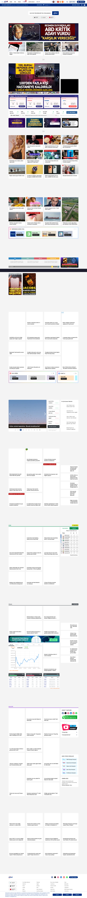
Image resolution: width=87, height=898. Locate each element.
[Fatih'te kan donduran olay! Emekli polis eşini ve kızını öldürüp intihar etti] (41, 93)
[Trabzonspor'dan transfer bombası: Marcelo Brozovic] (34, 511)
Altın (39, 673)
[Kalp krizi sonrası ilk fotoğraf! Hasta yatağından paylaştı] (36, 93)
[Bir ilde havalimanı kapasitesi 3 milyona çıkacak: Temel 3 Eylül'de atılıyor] (34, 654)
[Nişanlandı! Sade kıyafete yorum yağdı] (17, 375)
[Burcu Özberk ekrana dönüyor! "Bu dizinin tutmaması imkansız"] (70, 382)
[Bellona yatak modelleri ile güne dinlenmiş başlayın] (34, 861)
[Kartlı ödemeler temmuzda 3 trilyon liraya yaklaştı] (52, 876)
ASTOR (45, 711)
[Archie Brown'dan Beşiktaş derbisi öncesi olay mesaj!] (13, 93)
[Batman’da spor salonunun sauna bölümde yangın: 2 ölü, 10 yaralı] (30, 93)
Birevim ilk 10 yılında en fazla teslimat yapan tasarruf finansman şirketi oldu (33, 854)
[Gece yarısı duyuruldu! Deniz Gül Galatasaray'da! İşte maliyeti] (9, 93)
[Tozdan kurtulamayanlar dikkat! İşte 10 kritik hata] (70, 139)
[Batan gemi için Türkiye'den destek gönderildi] (45, 93)
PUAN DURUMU (65, 557)
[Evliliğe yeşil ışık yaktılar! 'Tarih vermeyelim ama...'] (51, 816)
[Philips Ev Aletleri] (53, 2)
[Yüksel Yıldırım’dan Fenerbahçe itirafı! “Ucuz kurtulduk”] (51, 560)
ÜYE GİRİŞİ (73, 1)
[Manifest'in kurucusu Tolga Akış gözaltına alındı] (51, 756)
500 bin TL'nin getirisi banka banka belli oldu (73, 663)
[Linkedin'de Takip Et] (71, 742)
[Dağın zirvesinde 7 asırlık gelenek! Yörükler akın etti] (65, 530)
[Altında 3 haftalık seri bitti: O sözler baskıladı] (34, 345)
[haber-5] (71, 302)
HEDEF (28, 708)
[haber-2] (29, 312)
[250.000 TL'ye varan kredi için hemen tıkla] (21, 93)
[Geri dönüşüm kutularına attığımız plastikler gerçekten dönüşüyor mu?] (34, 482)
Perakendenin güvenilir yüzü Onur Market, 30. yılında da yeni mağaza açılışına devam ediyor (70, 869)
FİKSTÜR (74, 557)
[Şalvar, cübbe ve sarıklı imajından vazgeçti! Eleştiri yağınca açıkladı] (34, 771)
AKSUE (28, 713)
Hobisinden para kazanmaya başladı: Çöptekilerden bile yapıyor (69, 884)
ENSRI (28, 715)
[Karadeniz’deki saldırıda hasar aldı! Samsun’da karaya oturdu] (52, 216)
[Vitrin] (58, 2)
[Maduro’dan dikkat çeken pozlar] (40, 93)
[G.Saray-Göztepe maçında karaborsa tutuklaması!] (51, 482)
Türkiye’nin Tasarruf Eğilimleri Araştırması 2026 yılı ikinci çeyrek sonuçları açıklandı (52, 869)
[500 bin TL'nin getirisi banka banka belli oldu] (65, 663)
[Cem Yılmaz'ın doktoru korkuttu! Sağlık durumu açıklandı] (52, 389)
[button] (2, 1)
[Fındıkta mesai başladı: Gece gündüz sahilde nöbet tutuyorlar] (51, 654)
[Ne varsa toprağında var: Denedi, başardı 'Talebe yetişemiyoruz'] (17, 876)
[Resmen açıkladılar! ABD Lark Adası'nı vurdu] (43, 32)
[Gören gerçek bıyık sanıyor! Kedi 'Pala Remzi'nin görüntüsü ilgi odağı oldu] (65, 522)
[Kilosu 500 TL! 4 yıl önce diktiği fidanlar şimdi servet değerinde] (17, 861)
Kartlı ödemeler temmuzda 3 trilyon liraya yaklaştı (51, 883)
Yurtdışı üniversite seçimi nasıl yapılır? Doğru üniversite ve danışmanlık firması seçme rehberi (34, 884)
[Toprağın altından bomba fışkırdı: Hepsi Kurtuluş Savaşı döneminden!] (52, 375)
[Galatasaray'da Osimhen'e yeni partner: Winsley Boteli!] (33, 93)
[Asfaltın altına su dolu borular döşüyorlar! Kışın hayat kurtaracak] (65, 506)
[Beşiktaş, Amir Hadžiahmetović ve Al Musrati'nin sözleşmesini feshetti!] (26, 93)
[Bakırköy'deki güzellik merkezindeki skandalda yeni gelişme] (23, 93)
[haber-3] (43, 302)
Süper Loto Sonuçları (71, 795)
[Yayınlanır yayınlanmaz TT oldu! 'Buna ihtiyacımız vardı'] (34, 816)
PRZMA (10, 708)
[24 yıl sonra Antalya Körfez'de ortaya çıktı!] (52, 154)
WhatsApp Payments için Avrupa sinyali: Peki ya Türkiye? (70, 853)
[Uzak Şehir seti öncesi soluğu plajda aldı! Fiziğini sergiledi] (17, 353)
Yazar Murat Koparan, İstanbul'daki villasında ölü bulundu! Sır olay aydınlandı (73, 689)
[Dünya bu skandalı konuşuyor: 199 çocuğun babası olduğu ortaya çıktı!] (47, 93)
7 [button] (31, 458)
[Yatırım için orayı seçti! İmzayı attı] (17, 808)
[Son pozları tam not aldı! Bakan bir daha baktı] (51, 779)
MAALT (10, 711)
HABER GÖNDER (77, 4)
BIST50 (17, 673)
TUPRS (45, 713)
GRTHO (10, 713)
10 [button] (39, 458)
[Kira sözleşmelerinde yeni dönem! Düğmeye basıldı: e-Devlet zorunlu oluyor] (55, 93)
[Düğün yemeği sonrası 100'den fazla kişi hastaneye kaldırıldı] (14, 93)
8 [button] (34, 458)
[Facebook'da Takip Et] (63, 742)
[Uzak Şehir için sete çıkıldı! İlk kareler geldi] (34, 801)
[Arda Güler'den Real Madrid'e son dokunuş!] (34, 605)
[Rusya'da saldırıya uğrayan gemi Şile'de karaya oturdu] (28, 93)
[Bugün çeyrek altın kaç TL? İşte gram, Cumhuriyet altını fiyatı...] (52, 139)
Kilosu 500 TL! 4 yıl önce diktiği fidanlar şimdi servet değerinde (16, 868)
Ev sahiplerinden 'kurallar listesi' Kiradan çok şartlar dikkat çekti (73, 680)
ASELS (45, 715)
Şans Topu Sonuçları (71, 798)
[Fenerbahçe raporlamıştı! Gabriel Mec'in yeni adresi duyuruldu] (52, 360)
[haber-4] (57, 302)
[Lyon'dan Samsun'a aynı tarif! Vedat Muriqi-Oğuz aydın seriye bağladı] (19, 93)
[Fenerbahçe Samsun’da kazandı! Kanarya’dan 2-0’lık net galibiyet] (34, 590)
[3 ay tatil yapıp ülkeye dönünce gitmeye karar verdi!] (17, 771)
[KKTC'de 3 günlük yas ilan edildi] (34, 77)
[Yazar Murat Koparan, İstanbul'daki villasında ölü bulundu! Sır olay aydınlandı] (65, 688)
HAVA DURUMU (39, 4)
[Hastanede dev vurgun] (52, 93)
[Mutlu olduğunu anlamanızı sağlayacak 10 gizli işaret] (34, 154)
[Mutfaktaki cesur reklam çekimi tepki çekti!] (17, 147)
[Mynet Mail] (84, 5)
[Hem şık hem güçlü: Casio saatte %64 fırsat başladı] (34, 496)
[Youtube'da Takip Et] (74, 742)
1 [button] (15, 458)
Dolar (28, 673)
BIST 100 (13, 676)
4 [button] (23, 458)
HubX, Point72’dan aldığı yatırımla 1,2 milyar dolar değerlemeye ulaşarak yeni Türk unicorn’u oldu (16, 854)
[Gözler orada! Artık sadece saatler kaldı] (17, 647)
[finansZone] (69, 262)
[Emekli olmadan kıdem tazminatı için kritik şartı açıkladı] (17, 389)
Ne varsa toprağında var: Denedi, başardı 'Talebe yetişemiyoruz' (16, 883)
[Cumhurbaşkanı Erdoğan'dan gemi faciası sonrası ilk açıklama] (31, 93)
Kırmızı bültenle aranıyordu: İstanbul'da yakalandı (20, 4)
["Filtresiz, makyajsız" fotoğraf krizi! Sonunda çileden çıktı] (17, 786)
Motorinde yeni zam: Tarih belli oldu (73, 655)
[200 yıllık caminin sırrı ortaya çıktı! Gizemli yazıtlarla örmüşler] (52, 345)
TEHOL (45, 708)
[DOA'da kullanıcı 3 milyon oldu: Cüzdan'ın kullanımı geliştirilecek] (53, 93)
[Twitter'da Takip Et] (66, 742)
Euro (34, 673)
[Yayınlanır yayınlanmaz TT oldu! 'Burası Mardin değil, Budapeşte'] (51, 519)
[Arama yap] (67, 1)
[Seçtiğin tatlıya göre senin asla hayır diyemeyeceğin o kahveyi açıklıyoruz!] (34, 375)
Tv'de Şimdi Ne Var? (66, 763)
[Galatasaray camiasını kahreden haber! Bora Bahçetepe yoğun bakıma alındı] (58, 93)
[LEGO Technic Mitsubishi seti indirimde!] (34, 389)
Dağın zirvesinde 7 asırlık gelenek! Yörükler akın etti (74, 530)
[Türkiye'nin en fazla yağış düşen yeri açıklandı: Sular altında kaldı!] (70, 209)
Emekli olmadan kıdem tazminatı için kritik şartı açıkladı (73, 671)
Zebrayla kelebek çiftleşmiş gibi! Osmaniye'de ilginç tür (73, 497)
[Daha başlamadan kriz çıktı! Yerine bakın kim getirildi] (17, 489)
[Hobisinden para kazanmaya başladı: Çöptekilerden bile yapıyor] (70, 876)
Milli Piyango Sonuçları (71, 788)
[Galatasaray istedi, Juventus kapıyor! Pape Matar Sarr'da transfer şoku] (17, 511)
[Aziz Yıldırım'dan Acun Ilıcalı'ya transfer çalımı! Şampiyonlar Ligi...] (38, 93)
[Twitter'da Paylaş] (71, 813)
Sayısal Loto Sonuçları (71, 791)
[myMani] (24, 2)
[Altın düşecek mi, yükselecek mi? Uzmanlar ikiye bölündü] (24, 93)
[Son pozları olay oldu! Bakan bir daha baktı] (34, 741)
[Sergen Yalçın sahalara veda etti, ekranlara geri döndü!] (34, 575)
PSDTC (10, 710)
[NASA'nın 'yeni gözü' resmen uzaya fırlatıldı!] (17, 216)
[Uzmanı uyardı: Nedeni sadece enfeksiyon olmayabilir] (34, 216)
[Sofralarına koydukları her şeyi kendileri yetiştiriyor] (17, 526)
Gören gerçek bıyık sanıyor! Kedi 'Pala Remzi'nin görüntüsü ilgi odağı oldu (73, 523)
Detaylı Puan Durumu (74, 583)
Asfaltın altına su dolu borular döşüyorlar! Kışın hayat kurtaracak (74, 505)
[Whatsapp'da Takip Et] (76, 742)
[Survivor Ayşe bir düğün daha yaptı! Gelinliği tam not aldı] (17, 749)
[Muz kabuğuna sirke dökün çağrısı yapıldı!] (17, 202)
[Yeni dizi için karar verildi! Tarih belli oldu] (51, 741)
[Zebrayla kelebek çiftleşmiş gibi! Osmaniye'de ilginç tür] (65, 497)
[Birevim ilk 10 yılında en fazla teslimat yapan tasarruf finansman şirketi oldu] (34, 846)
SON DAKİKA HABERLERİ (6, 4)
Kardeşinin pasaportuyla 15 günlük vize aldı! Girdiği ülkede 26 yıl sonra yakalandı (74, 515)
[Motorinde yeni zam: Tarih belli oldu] (65, 655)
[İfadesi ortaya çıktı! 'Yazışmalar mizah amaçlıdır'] (34, 756)
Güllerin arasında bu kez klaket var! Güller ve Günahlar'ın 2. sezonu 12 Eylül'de (52, 854)
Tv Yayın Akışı (64, 761)
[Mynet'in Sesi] (17, 123)
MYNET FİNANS (15, 115)
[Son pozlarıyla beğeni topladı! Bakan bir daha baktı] (51, 801)
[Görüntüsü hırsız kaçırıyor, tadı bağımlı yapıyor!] (51, 496)
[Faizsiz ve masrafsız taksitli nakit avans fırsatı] (35, 93)
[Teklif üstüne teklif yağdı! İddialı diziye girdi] (34, 786)
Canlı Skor (75, 554)
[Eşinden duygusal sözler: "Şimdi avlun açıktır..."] (52, 202)
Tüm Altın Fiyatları (53, 455)
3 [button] (20, 458)
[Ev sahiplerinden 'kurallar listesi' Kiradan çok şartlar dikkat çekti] (34, 526)
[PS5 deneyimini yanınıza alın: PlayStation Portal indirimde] (34, 360)
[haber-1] (15, 312)
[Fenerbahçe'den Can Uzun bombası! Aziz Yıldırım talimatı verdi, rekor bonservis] (50, 93)
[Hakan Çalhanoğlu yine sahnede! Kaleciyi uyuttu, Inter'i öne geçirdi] (16, 93)
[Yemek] (60, 2)
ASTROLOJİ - (55, 121)
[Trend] (56, 2)
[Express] (62, 2)
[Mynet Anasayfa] (6, 1)
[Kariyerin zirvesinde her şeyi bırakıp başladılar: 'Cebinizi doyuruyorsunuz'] (51, 691)
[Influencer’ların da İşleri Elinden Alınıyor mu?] (34, 202)
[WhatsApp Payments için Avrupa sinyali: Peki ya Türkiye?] (70, 846)
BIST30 (22, 673)
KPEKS (28, 711)
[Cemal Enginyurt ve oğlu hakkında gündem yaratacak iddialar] (48, 93)
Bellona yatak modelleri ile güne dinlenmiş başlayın (34, 868)
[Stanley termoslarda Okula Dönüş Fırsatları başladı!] (70, 154)
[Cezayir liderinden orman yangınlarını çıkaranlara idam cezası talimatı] (11, 93)
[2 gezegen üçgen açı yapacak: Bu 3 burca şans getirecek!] (70, 360)
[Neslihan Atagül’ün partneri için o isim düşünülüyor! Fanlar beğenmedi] (57, 93)
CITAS (10, 715)
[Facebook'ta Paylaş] (68, 813)
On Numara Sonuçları (71, 801)
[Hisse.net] (34, 123)
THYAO (45, 710)
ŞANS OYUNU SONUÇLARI (68, 785)
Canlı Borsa (76, 633)
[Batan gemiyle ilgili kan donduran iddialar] (43, 93)
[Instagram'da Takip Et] (68, 742)
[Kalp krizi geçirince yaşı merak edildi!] (34, 139)
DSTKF (28, 710)
